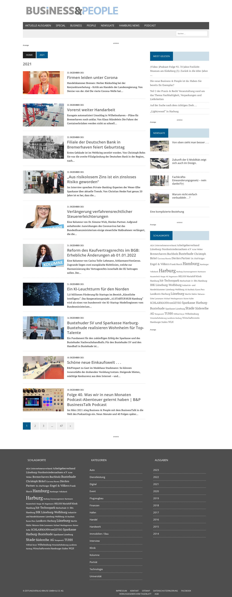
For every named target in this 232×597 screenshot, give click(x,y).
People (91, 25)
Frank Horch (176, 264)
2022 (156, 477)
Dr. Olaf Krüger (198, 258)
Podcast (150, 25)
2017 (156, 512)
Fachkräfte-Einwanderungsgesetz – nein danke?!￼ (189, 180)
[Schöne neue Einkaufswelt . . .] (43, 377)
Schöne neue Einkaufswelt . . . (94, 362)
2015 (156, 526)
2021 (156, 484)
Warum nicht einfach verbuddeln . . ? (184, 196)
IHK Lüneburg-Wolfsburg (165, 285)
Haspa (163, 276)
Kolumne (94, 555)
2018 (156, 505)
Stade (190, 308)
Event (93, 491)
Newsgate (107, 25)
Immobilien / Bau (99, 533)
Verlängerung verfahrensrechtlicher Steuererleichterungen (99, 214)
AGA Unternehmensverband (163, 245)
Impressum (121, 590)
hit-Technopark (169, 280)
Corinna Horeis (164, 258)
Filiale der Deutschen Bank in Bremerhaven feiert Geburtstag (96, 144)
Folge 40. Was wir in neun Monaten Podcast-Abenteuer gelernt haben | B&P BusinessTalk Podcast (104, 399)
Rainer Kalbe (189, 298)
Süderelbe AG (45, 540)
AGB (157, 594)
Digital (93, 484)
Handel (93, 519)
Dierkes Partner (181, 258)
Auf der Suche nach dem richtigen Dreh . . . (173, 105)
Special (60, 25)
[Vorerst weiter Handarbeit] (43, 124)
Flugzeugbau (96, 498)
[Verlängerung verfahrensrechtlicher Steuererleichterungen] (43, 226)
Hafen (93, 512)
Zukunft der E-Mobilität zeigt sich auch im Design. (189, 161)
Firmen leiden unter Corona (92, 77)
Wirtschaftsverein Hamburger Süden (50, 548)
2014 (156, 533)
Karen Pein (200, 289)
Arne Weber (197, 249)
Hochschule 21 (186, 281)
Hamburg (191, 263)
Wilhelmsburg (192, 313)
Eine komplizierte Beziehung (167, 211)
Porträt (93, 562)
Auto (92, 469)
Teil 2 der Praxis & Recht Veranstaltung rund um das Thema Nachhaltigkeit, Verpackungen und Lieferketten (177, 95)
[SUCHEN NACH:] (192, 33)
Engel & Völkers (160, 264)
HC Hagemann (172, 276)
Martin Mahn (191, 294)
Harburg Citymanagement (186, 272)
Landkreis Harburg (160, 293)
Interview (95, 540)
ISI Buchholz (190, 289)
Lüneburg (177, 294)
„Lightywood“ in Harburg (164, 111)
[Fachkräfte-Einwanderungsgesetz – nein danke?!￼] (159, 184)
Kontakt (134, 590)
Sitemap (146, 590)
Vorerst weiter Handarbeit (91, 109)
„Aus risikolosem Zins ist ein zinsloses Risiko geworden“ (101, 179)
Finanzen (94, 505)
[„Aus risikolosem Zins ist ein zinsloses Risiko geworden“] (43, 191)
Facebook (186, 590)
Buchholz (172, 254)
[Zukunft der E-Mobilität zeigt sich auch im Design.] (159, 166)
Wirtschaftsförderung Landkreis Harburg (166, 318)
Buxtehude (186, 254)
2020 (156, 491)
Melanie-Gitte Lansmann (42, 525)
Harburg (167, 271)
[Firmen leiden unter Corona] (43, 92)
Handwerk (95, 526)
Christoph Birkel (36, 481)
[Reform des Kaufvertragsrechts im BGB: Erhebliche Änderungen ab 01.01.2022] (43, 264)
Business (76, 25)
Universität (95, 576)
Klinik (93, 547)
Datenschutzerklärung (165, 590)
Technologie (96, 569)
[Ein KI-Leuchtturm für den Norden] (43, 303)
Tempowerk (159, 314)
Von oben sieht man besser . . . (190, 142)
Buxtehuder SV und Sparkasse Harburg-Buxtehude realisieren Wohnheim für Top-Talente (105, 327)
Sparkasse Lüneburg (175, 308)
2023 (156, 469)
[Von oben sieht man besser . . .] (159, 149)
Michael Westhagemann (173, 298)
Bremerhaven (158, 254)
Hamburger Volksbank (58, 492)
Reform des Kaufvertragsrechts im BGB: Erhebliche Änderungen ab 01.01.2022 (103, 253)
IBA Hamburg (200, 280)
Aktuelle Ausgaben (38, 25)
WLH (170, 321)
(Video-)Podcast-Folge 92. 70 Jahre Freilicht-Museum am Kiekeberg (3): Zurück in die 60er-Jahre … (179, 71)
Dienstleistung (97, 477)
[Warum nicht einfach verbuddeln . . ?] (159, 201)
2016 (156, 519)
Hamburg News (129, 25)
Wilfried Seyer (178, 314)
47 (61, 426)
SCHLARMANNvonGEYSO (165, 303)
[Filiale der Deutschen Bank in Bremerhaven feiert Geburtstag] (43, 156)
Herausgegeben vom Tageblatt (135, 594)
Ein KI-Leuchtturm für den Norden (98, 288)
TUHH (168, 313)
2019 (156, 498)
